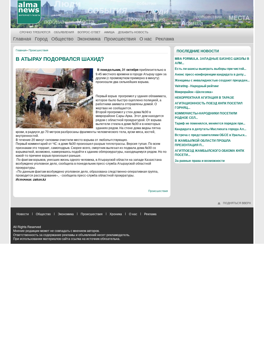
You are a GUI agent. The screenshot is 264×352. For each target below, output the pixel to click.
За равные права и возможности (200, 160)
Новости (22, 214)
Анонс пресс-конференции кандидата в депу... (210, 74)
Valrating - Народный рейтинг (197, 85)
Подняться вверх (237, 203)
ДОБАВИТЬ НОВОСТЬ (133, 32)
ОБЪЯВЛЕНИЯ (64, 32)
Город (41, 38)
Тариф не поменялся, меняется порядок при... (210, 123)
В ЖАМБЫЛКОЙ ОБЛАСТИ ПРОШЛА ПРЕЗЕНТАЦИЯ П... (203, 142)
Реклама (164, 38)
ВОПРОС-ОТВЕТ (89, 32)
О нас (145, 38)
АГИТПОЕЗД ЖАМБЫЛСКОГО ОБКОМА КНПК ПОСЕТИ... (209, 152)
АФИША (109, 32)
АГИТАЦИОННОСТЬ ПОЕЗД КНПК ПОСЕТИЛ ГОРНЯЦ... (208, 105)
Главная (22, 38)
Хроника (116, 214)
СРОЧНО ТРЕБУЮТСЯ (35, 32)
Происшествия (120, 38)
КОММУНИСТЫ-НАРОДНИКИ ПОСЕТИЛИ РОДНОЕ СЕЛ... (206, 115)
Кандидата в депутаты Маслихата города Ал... (210, 129)
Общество (62, 38)
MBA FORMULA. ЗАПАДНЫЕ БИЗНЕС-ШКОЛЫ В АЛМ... (212, 60)
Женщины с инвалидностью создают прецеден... (212, 80)
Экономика (89, 38)
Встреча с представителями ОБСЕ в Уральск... (211, 134)
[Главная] (29, 23)
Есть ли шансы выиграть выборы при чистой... (210, 68)
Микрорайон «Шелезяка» (194, 91)
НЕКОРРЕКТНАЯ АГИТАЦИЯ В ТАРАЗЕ (204, 97)
